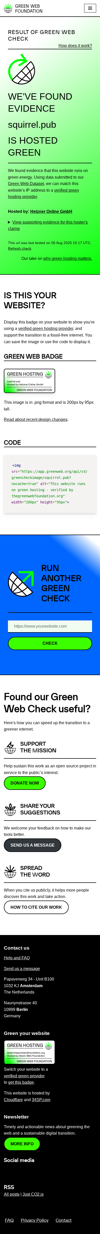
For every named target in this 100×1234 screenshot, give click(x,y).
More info (22, 1144)
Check (50, 643)
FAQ (9, 1220)
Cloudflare (13, 1100)
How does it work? (75, 45)
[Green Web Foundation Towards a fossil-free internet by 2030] (23, 8)
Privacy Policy (34, 1220)
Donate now (25, 783)
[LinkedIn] (7, 1171)
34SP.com (41, 1100)
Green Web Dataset (26, 183)
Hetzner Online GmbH (51, 211)
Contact (64, 1220)
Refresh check (19, 248)
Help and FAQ (17, 958)
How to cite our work (36, 907)
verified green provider (24, 1076)
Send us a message (33, 845)
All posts (11, 1194)
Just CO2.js (33, 1194)
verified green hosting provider (45, 328)
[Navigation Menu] (90, 8)
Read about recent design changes (35, 419)
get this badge (21, 1082)
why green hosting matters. (67, 258)
